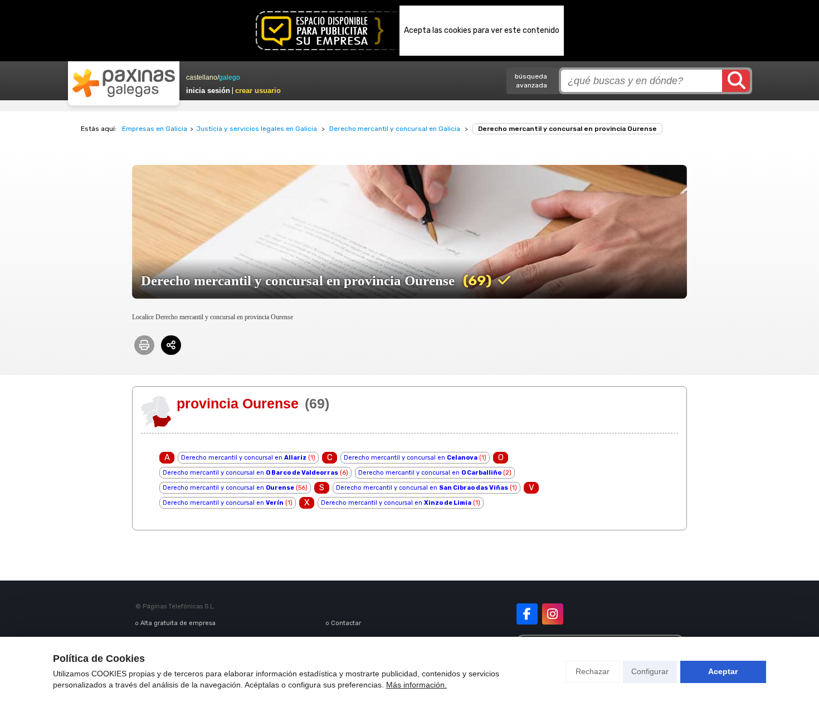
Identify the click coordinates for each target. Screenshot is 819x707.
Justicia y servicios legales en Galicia (256, 129)
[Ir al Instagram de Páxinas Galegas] (552, 614)
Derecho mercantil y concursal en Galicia (394, 129)
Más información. (416, 684)
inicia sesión (208, 90)
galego (229, 77)
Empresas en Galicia (154, 129)
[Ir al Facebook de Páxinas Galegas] (527, 614)
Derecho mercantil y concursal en (243, 457)
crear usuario (258, 90)
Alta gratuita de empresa (178, 623)
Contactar (346, 623)
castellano (201, 77)
